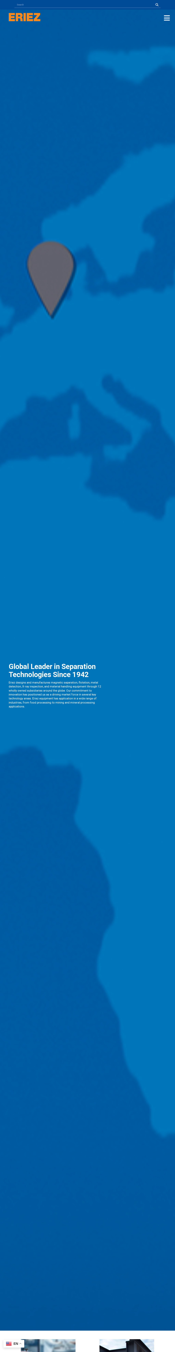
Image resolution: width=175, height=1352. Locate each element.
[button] (167, 18)
